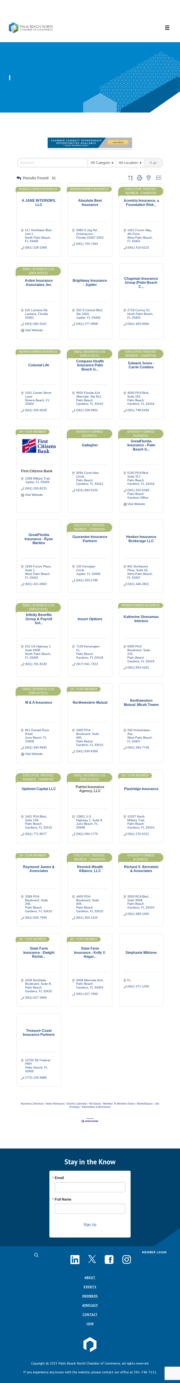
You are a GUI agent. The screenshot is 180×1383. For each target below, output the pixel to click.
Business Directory (32, 1103)
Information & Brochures (96, 1107)
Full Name (63, 1199)
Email (59, 1177)
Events (90, 1287)
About (90, 1277)
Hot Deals (95, 1103)
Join (90, 1324)
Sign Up (90, 1224)
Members (90, 1296)
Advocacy (90, 1305)
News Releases (55, 1103)
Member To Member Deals (119, 1103)
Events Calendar (77, 1103)
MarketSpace (145, 1103)
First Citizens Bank (36, 471)
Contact (90, 1314)
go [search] (155, 162)
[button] (90, 11)
